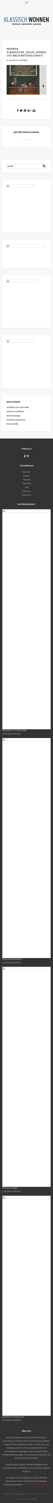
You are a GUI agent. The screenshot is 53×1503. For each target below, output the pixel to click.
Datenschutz (26, 495)
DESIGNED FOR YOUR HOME (18, 407)
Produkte (26, 479)
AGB (26, 487)
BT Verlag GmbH (30, 1499)
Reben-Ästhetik (12, 424)
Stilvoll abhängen (13, 415)
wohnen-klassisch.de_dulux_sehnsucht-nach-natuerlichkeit (26, 52)
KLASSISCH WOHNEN (18, 60)
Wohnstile (26, 472)
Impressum (26, 491)
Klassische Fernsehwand (16, 420)
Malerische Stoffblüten (15, 411)
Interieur (26, 476)
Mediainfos (26, 483)
